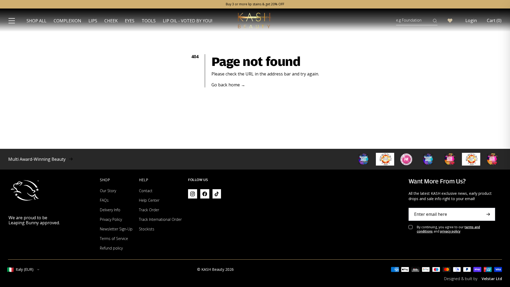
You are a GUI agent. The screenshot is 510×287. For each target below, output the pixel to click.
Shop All (36, 21)
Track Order (149, 209)
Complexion (67, 21)
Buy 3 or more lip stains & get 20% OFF (255, 4)
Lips (92, 21)
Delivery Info (110, 209)
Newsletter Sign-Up (116, 228)
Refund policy (111, 248)
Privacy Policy (111, 219)
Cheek (111, 21)
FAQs (104, 200)
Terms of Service (114, 238)
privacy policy (450, 231)
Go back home (228, 84)
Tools (149, 21)
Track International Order (160, 219)
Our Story (108, 190)
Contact (145, 190)
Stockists (146, 228)
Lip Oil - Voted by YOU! (187, 21)
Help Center (149, 200)
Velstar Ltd (492, 278)
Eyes (129, 21)
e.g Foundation (409, 20)
